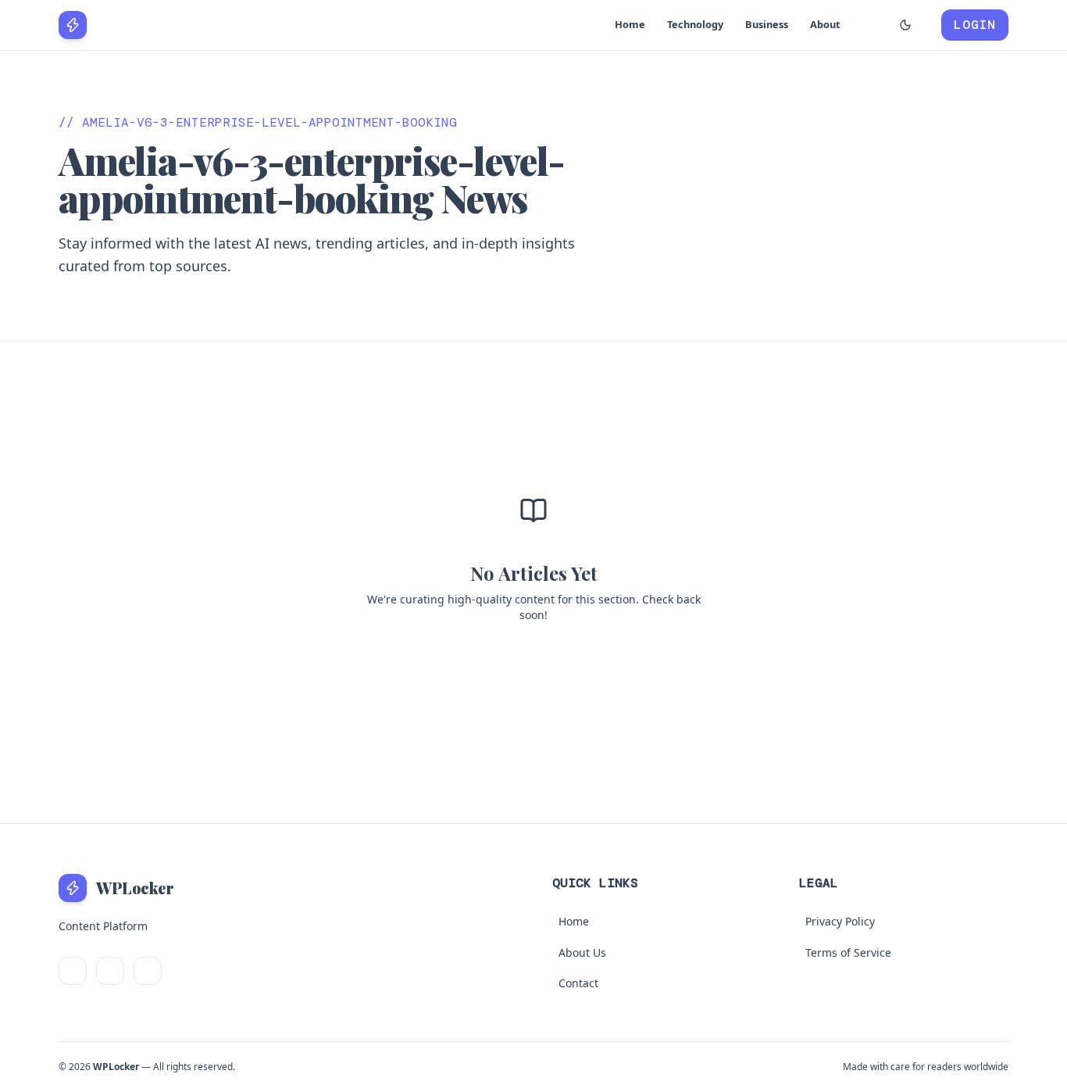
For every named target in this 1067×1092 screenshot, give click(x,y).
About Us (582, 952)
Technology (695, 24)
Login (975, 24)
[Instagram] (148, 971)
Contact (578, 983)
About (825, 24)
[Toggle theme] (905, 25)
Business (766, 24)
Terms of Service (848, 952)
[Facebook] (110, 971)
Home (630, 24)
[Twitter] (73, 971)
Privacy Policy (840, 921)
